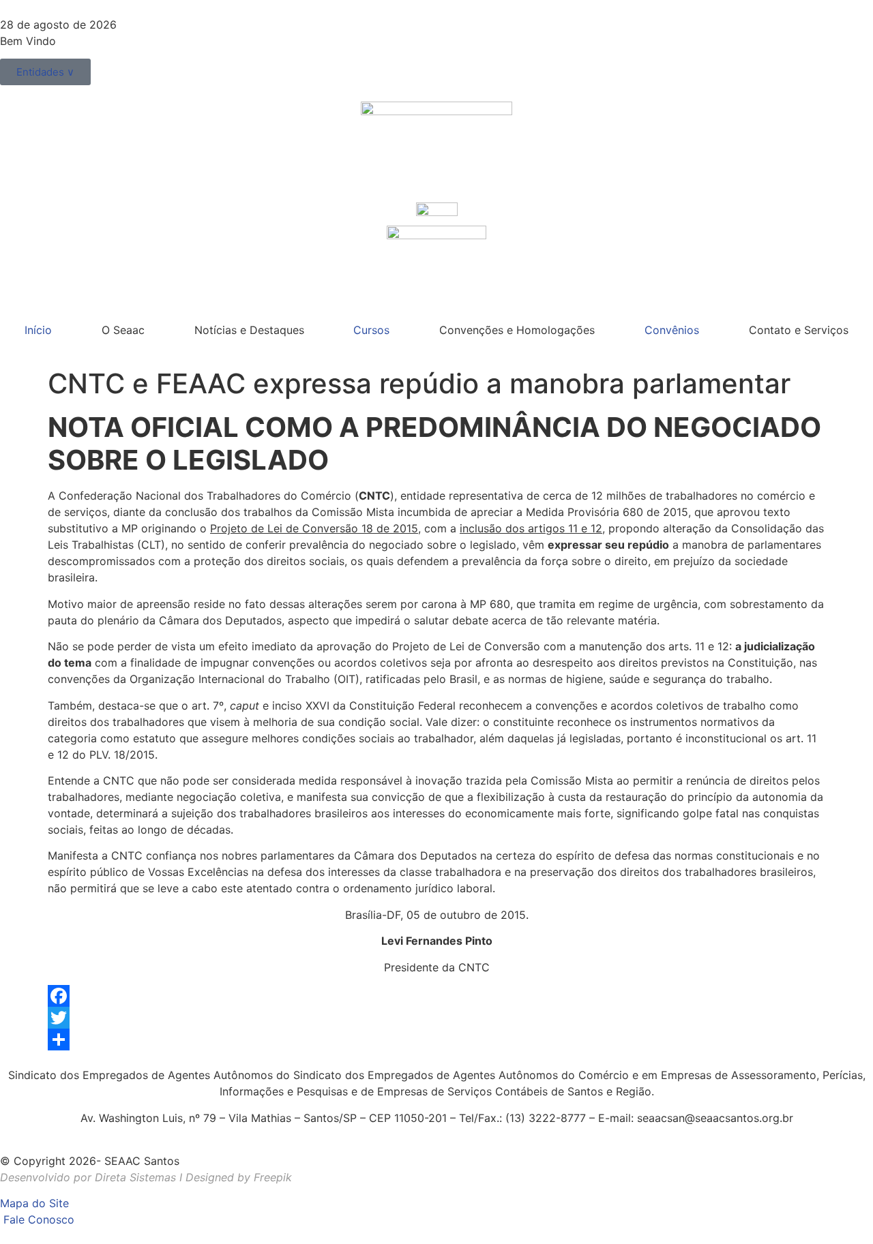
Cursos (371, 330)
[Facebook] (436, 996)
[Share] (436, 1039)
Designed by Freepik (239, 1177)
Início (38, 330)
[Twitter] (436, 1018)
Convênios (672, 330)
